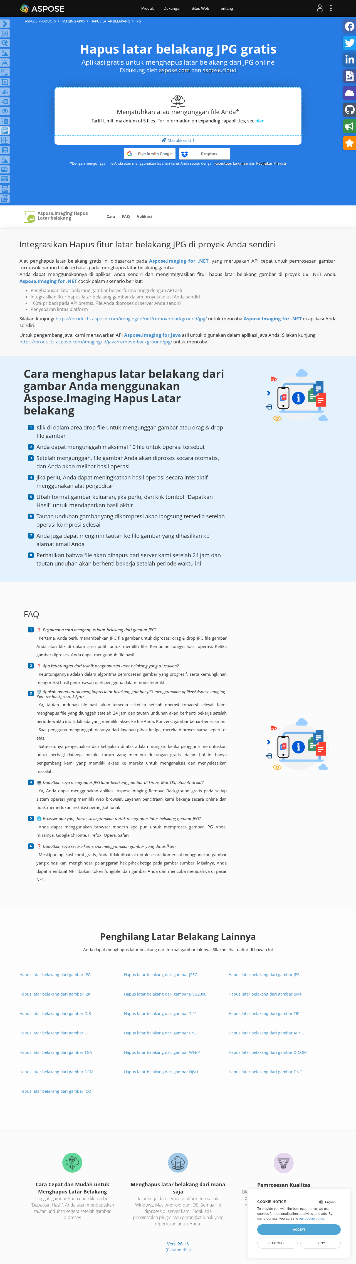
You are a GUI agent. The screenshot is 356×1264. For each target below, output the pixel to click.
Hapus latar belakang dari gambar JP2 (264, 974)
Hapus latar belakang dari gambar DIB (55, 1013)
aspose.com (174, 70)
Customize (277, 1243)
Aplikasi (144, 216)
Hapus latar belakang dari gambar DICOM (268, 1052)
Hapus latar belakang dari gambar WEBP (162, 1052)
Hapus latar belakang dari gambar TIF (264, 1013)
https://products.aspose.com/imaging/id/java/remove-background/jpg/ (95, 341)
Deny (321, 1243)
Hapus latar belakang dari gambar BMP (265, 994)
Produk (147, 8)
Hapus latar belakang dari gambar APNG (266, 1033)
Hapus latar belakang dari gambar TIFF (160, 1013)
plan (259, 121)
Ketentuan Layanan (231, 163)
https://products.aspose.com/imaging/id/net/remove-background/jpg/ (131, 318)
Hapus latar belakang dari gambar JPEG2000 (165, 994)
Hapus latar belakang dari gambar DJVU (161, 1071)
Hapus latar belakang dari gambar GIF (54, 1033)
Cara (111, 216)
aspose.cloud (219, 70)
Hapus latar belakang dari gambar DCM (56, 1071)
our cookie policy (311, 1218)
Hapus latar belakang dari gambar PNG (160, 1033)
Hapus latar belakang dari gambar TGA (55, 1052)
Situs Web (200, 8)
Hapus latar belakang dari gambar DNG (265, 1071)
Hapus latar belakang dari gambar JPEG (160, 974)
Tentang (226, 8)
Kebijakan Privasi (271, 163)
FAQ (126, 216)
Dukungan (173, 8)
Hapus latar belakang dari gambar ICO (55, 1091)
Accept (299, 1229)
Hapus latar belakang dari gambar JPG (55, 974)
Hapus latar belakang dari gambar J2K (54, 994)
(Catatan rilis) (178, 1249)
